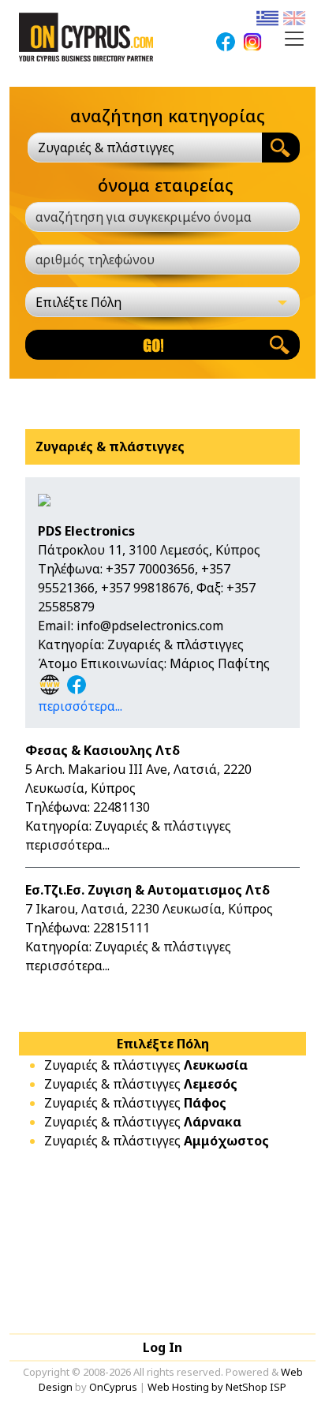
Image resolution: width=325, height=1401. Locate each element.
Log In (162, 1347)
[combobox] (145, 148)
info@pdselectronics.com (150, 625)
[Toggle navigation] (294, 39)
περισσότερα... (80, 706)
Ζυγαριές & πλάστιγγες (146, 1065)
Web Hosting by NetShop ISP (217, 1387)
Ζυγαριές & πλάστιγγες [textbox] (106, 147)
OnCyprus (113, 1387)
